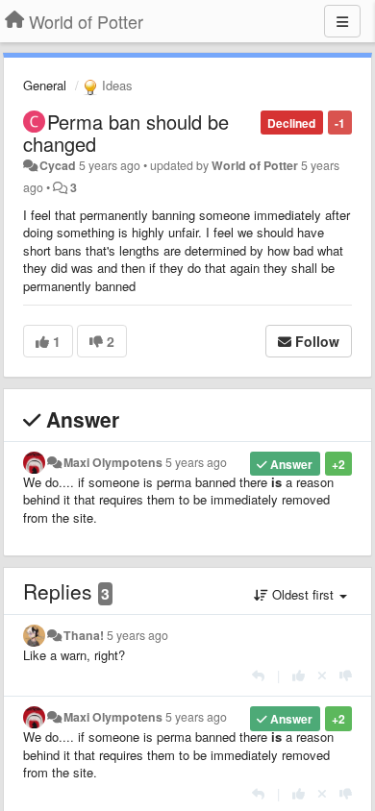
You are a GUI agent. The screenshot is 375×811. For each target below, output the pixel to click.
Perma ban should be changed (126, 133)
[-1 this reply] (345, 675)
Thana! (83, 635)
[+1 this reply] (298, 675)
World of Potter (255, 165)
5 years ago (196, 462)
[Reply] (258, 675)
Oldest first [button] (303, 594)
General (44, 85)
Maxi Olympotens (112, 462)
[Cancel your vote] (322, 675)
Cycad (57, 165)
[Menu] (342, 21)
